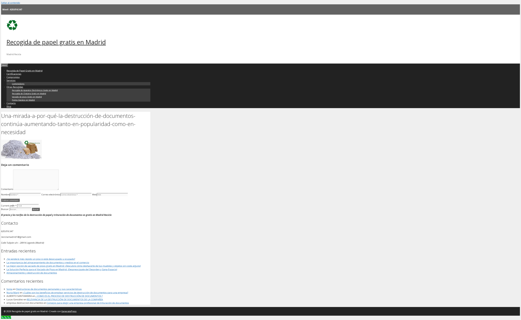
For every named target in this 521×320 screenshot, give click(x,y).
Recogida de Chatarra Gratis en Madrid (29, 93)
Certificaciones (14, 73)
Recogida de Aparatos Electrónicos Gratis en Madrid (35, 90)
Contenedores (18, 84)
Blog (9, 106)
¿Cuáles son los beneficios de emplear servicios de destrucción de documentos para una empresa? (75, 292)
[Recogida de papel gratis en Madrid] (12, 29)
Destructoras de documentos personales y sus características (49, 289)
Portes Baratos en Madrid (23, 100)
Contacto (11, 103)
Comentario (7, 189)
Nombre (5, 194)
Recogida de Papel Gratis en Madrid (24, 70)
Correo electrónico (50, 194)
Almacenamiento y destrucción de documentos (32, 272)
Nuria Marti (13, 292)
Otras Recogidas (15, 86)
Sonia (9, 289)
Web (94, 194)
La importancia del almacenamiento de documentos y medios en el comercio (48, 262)
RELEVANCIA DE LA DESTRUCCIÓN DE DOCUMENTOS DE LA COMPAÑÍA (65, 299)
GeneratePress (69, 311)
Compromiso (13, 77)
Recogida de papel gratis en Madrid (56, 42)
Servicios (11, 80)
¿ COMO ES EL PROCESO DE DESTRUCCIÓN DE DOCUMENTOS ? (69, 296)
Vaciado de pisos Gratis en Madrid (27, 97)
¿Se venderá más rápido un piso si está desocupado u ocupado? (41, 259)
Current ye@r (9, 205)
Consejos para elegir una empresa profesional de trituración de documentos (88, 302)
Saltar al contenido (10, 2)
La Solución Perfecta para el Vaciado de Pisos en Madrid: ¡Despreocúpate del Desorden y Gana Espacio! (62, 269)
